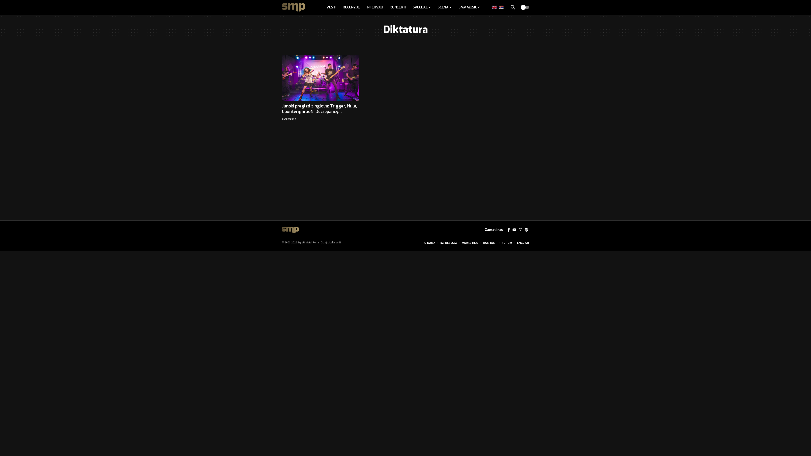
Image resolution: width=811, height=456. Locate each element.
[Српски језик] (501, 7)
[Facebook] (508, 230)
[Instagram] (520, 230)
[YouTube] (514, 230)
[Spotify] (526, 230)
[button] (513, 7)
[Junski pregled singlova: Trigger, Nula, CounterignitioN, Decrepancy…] (320, 78)
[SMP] (290, 230)
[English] (494, 7)
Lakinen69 (335, 242)
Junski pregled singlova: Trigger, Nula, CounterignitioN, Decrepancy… (319, 108)
